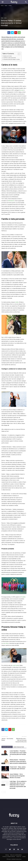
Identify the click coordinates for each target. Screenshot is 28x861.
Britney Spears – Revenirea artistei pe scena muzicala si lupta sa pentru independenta (18, 761)
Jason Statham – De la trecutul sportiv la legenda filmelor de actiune (17, 775)
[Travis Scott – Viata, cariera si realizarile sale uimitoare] (5, 768)
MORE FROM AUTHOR (19, 747)
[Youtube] (22, 849)
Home (2, 5)
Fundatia (23, 597)
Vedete (10, 5)
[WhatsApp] (19, 32)
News (6, 5)
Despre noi (18, 856)
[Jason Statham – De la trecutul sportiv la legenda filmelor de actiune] (5, 775)
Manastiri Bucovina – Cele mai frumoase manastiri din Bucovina (21, 740)
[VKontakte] (18, 849)
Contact (24, 856)
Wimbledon (11, 200)
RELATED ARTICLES (7, 747)
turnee (22, 90)
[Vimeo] (14, 849)
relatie (17, 302)
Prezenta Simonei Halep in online (12, 59)
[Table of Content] (19, 54)
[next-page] (5, 792)
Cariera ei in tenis (7, 56)
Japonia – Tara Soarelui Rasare (7, 739)
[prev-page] (2, 792)
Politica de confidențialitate (16, 855)
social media (15, 665)
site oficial (6, 643)
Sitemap (7, 855)
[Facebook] (8, 32)
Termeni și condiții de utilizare (8, 856)
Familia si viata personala (10, 57)
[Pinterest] (15, 32)
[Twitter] (12, 32)
